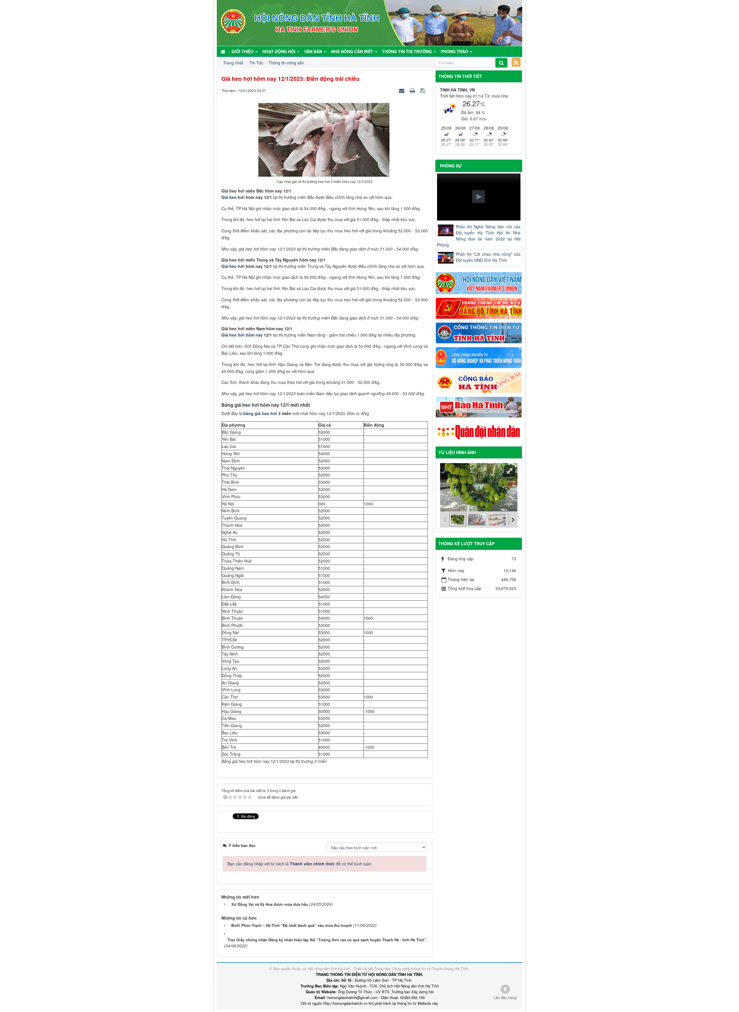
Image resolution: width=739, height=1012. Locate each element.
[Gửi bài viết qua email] (402, 90)
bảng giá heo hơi (260, 413)
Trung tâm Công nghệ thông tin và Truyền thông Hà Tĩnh (421, 968)
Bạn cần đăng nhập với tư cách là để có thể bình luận (299, 864)
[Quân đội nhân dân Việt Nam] (478, 431)
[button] (478, 196)
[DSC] (478, 308)
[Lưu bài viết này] (423, 90)
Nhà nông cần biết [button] (352, 51)
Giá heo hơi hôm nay (242, 335)
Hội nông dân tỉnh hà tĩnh (329, 968)
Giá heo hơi (233, 266)
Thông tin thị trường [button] (407, 51)
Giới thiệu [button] (243, 51)
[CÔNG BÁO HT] (478, 381)
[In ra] (413, 90)
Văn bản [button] (313, 51)
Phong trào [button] (455, 51)
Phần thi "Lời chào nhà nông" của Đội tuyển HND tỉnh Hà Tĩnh (488, 257)
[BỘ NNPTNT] (478, 357)
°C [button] (482, 104)
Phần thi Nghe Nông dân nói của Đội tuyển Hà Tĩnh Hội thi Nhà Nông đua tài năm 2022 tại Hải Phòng (479, 236)
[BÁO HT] (478, 406)
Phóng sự (451, 166)
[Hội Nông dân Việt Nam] (478, 282)
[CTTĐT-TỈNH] (478, 332)
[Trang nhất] (223, 51)
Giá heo (229, 197)
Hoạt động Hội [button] (279, 51)
